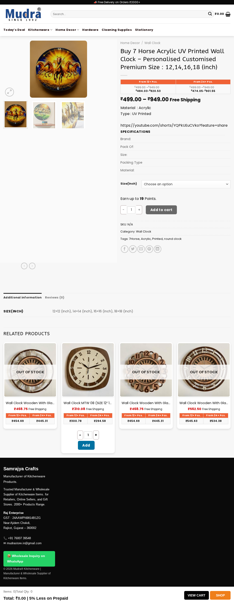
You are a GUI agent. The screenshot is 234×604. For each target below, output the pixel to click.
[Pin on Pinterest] (149, 249)
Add (86, 445)
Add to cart (161, 209)
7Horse (134, 239)
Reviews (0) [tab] (54, 297)
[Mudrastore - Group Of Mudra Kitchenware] (23, 14)
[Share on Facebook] (124, 249)
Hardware (90, 30)
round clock (172, 239)
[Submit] (210, 14)
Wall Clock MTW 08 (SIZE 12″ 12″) (88, 403)
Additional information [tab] (22, 297)
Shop (220, 595)
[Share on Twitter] (133, 249)
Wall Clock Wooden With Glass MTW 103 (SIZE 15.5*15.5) (30, 403)
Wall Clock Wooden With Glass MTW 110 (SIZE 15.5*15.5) (146, 403)
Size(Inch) (128, 183)
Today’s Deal (14, 30)
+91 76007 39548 (19, 538)
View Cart (196, 595)
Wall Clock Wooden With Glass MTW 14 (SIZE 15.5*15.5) (203, 403)
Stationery (144, 30)
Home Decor (66, 30)
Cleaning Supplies (117, 30)
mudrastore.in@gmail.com (24, 543)
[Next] (105, 69)
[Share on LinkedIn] (157, 249)
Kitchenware (38, 30)
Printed (157, 239)
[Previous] (11, 69)
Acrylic (146, 239)
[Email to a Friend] (141, 249)
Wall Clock (152, 43)
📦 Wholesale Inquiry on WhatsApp (26, 558)
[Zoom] (9, 92)
